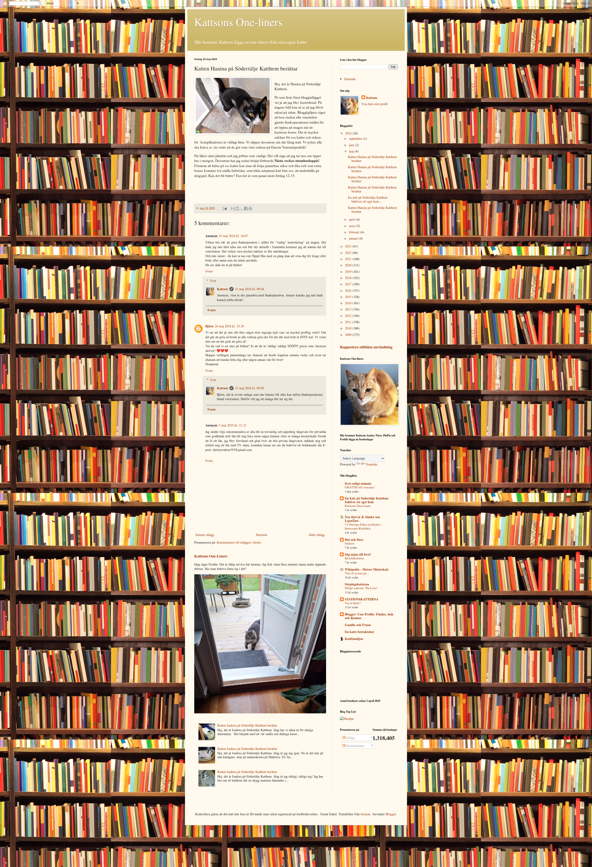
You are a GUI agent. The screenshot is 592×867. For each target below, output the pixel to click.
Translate (371, 464)
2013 (348, 309)
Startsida (261, 534)
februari (354, 232)
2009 (348, 334)
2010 (348, 328)
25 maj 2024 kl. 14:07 (233, 236)
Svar (213, 280)
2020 (348, 265)
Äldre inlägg (316, 534)
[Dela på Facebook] (246, 208)
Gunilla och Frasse (358, 624)
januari (354, 238)
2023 (348, 246)
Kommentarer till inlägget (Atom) (239, 542)
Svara (209, 271)
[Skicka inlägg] (224, 208)
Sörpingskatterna (357, 584)
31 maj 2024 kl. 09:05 (249, 388)
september (356, 138)
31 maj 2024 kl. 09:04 (249, 289)
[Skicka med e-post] (232, 208)
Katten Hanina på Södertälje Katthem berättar (372, 159)
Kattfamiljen (354, 638)
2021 (348, 259)
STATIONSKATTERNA (361, 599)
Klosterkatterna (354, 558)
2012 (348, 315)
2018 (348, 278)
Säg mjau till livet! (358, 554)
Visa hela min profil (374, 104)
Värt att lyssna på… (357, 573)
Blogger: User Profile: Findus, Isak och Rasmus (369, 616)
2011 (348, 322)
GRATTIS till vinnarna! (360, 487)
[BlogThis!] (237, 208)
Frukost (349, 543)
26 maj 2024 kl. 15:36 (229, 326)
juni (352, 145)
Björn (209, 326)
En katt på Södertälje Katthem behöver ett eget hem (366, 500)
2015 (348, 297)
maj (352, 151)
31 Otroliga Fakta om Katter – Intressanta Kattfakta (363, 526)
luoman (365, 814)
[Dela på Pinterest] (250, 208)
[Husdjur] (347, 718)
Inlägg (350, 737)
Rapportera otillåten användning (366, 347)
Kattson (222, 288)
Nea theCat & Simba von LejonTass (362, 518)
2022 (348, 252)
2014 (348, 303)
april (352, 219)
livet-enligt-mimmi (358, 483)
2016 (348, 290)
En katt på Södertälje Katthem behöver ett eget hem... (368, 199)
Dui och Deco (354, 539)
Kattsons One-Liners (210, 556)
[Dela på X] (241, 208)
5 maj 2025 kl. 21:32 (232, 425)
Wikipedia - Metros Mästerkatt (366, 569)
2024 (348, 133)
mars (352, 226)
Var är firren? (353, 603)
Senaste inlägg (204, 534)
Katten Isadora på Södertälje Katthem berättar (247, 725)
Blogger (391, 814)
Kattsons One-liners (238, 21)
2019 (348, 271)
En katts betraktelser (359, 631)
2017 (348, 284)
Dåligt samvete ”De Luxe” (361, 588)
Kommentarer (354, 745)
